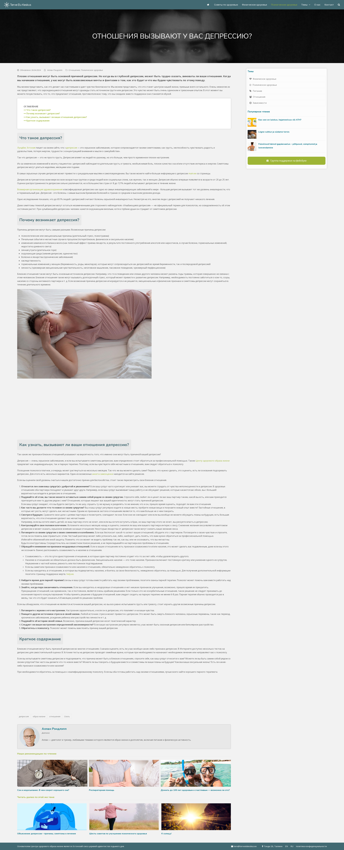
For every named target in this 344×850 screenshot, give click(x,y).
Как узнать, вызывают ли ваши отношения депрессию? (56, 117)
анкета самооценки (102, 473)
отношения (54, 716)
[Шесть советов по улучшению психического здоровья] (124, 816)
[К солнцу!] (196, 816)
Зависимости (260, 102)
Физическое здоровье (264, 78)
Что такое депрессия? (38, 110)
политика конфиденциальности (311, 846)
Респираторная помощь (101, 790)
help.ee (70, 574)
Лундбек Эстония (26, 147)
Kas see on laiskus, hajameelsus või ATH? (279, 119)
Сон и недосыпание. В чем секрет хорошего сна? (43, 790)
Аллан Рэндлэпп (54, 70)
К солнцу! (166, 833)
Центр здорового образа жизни (213, 460)
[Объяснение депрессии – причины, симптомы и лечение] (52, 816)
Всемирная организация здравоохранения (39, 189)
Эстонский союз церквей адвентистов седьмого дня (98, 846)
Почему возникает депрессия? (43, 113)
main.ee (192, 173)
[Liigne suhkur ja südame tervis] (252, 134)
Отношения (74, 70)
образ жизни (39, 716)
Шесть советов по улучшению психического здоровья (118, 833)
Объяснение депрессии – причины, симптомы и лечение (46, 833)
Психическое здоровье (92, 70)
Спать (67, 716)
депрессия (71, 147)
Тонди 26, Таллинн (273, 846)
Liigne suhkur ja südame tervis (273, 131)
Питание (257, 90)
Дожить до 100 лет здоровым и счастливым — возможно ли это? (195, 790)
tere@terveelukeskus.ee (245, 846)
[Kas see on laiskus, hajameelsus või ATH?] (252, 122)
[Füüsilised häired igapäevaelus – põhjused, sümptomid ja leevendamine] (252, 146)
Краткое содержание (38, 120)
